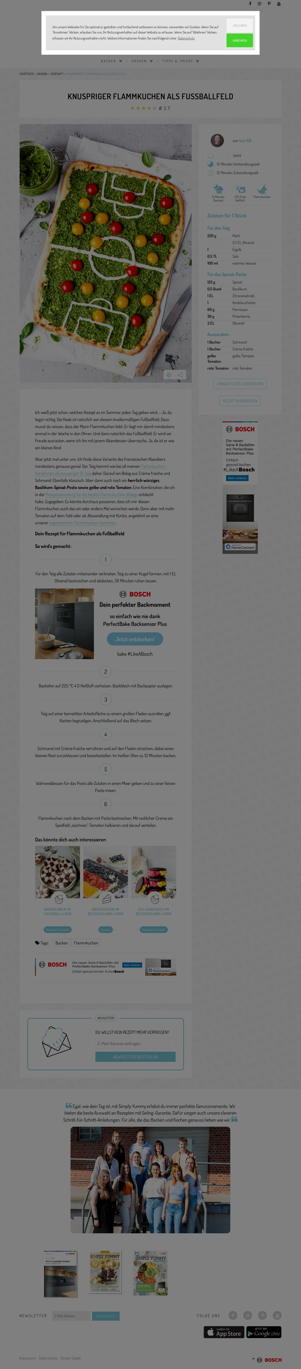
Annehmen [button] (240, 40)
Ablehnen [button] (240, 25)
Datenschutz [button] (186, 38)
